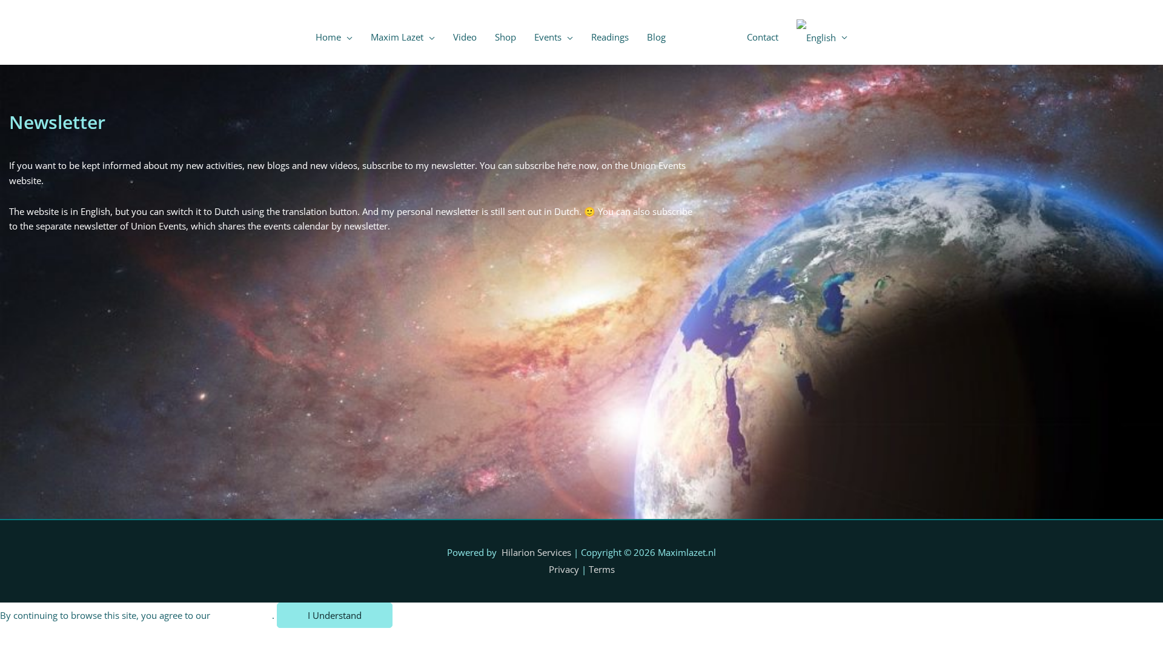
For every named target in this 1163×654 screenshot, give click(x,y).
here (567, 165)
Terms (602, 569)
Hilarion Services (536, 552)
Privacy (564, 569)
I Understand (335, 615)
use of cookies (242, 615)
